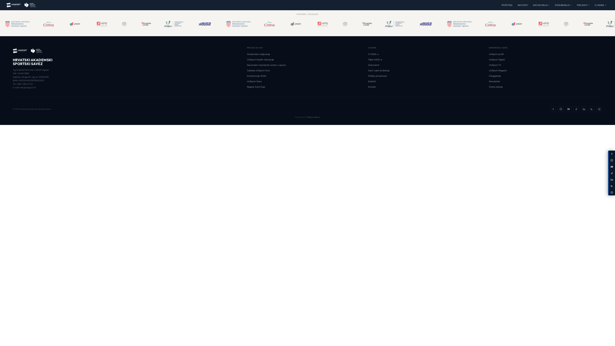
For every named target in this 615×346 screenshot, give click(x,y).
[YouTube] (568, 109)
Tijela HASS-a (375, 59)
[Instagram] (561, 109)
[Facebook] (553, 109)
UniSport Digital (497, 59)
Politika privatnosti (377, 75)
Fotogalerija (495, 75)
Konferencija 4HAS (256, 75)
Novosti (523, 5)
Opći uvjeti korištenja (379, 70)
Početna (507, 5)
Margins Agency (313, 117)
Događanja (562, 5)
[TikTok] (576, 109)
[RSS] (591, 109)
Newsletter (494, 81)
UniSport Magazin (498, 70)
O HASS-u (373, 54)
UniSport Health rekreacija (260, 59)
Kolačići (372, 81)
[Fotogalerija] (599, 109)
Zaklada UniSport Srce (258, 70)
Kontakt (372, 86)
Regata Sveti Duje (256, 86)
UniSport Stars (254, 81)
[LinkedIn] (584, 109)
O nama (599, 5)
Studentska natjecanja (258, 54)
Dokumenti (373, 65)
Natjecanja (540, 5)
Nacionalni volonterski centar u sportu (266, 65)
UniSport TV (495, 65)
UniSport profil (496, 54)
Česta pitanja (496, 86)
